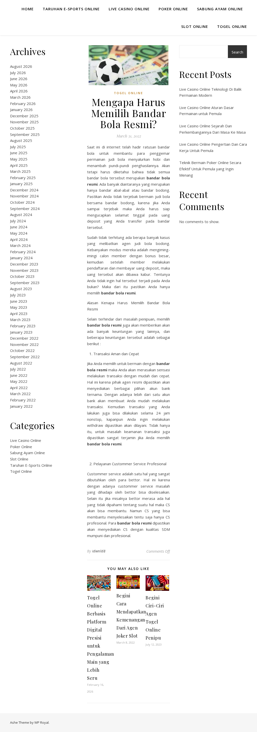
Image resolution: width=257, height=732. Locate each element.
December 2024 (24, 189)
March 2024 (20, 245)
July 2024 (18, 220)
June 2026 (18, 78)
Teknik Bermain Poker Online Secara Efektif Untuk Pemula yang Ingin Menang (210, 168)
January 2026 (21, 109)
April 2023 (19, 313)
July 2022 (18, 369)
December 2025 (24, 115)
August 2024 (21, 214)
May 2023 (18, 307)
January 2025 (21, 183)
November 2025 (24, 121)
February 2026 (23, 103)
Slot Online (194, 26)
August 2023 (21, 288)
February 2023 (23, 325)
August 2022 (21, 362)
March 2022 (20, 393)
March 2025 (20, 171)
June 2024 (18, 226)
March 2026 (20, 97)
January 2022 (21, 406)
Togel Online (232, 26)
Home (28, 8)
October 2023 (22, 276)
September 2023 (25, 282)
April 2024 (19, 239)
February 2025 (23, 177)
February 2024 (23, 251)
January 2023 (21, 332)
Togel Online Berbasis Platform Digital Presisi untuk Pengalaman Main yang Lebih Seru (100, 638)
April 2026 (19, 90)
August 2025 (21, 140)
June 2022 (18, 375)
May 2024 (18, 233)
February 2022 (23, 399)
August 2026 (21, 66)
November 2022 (24, 344)
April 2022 (19, 387)
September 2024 (25, 208)
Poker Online (173, 8)
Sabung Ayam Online (220, 8)
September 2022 (25, 356)
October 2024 (22, 202)
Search (237, 52)
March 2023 (20, 319)
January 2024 (21, 257)
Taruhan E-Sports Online (71, 8)
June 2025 (18, 152)
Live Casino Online (129, 8)
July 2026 (18, 72)
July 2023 (18, 294)
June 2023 (18, 301)
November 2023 (24, 270)
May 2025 (18, 159)
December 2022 (24, 338)
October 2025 (22, 128)
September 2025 (25, 134)
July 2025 (18, 146)
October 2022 (22, 350)
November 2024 (24, 195)
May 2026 (18, 84)
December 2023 (24, 264)
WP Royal (41, 722)
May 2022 (18, 381)
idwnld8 (99, 551)
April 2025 (19, 165)
